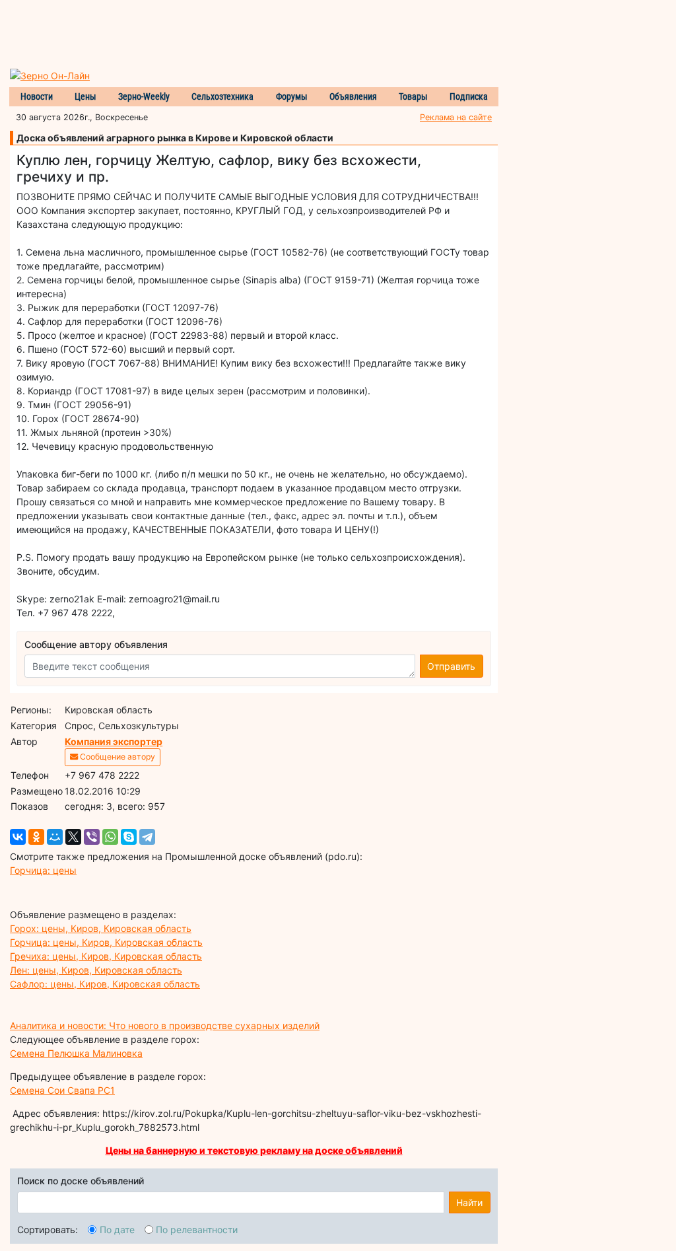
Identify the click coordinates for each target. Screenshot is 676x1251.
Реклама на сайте (456, 117)
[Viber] (92, 837)
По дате (117, 1229)
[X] (73, 837)
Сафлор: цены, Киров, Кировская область (105, 983)
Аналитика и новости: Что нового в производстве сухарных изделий (165, 1025)
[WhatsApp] (110, 837)
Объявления (353, 96)
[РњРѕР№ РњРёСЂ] (55, 837)
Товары (413, 96)
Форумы (292, 96)
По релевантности (197, 1229)
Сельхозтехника (222, 96)
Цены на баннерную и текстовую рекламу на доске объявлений (254, 1150)
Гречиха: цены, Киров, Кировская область (106, 956)
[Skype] (129, 837)
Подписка (469, 96)
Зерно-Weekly (144, 96)
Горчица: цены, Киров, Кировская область (106, 942)
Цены (85, 96)
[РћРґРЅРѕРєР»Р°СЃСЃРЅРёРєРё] (36, 837)
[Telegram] (147, 837)
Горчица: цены (43, 870)
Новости (36, 96)
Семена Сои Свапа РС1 (62, 1090)
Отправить (451, 666)
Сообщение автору (116, 757)
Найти (469, 1202)
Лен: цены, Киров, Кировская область (96, 970)
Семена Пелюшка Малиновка (76, 1053)
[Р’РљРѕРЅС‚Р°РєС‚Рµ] (18, 837)
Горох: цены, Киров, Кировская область (100, 928)
